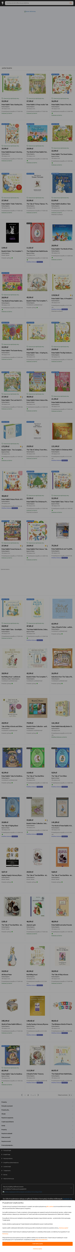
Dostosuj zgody (63, 1228)
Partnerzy (5, 1233)
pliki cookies (49, 1206)
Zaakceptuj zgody (37, 1243)
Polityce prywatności (41, 1239)
